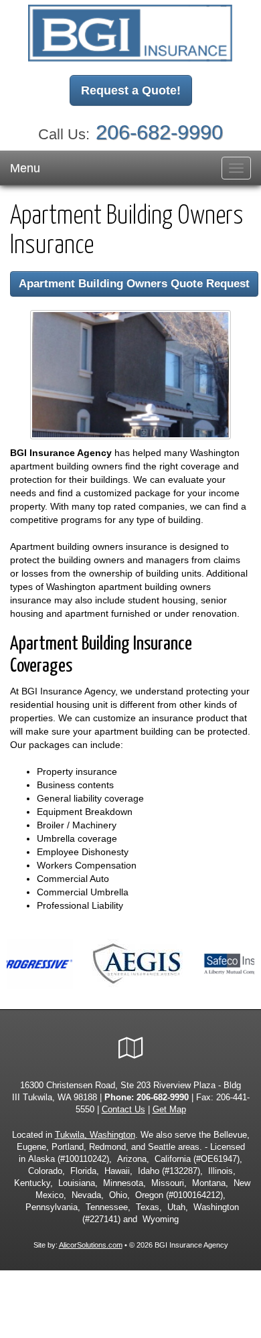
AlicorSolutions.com (90, 1245)
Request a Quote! (131, 90)
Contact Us (123, 1109)
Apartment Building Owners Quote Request (134, 283)
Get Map (169, 1109)
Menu (25, 168)
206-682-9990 (159, 132)
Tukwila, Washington (95, 1135)
